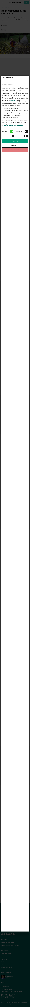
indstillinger (13, 100)
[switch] (26, 131)
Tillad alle (15, 141)
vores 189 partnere (8, 87)
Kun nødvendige (15, 150)
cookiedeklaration (8, 125)
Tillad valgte (15, 145)
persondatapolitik (18, 125)
